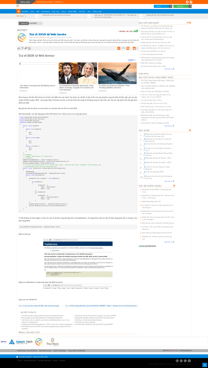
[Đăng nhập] (191, 2)
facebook (177, 360)
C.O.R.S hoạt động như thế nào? (152, 54)
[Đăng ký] (187, 2)
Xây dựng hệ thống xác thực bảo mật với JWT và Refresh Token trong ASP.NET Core (158, 33)
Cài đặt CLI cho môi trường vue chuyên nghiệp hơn (157, 168)
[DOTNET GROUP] (18, 11)
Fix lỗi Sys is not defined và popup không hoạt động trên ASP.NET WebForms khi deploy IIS (157, 27)
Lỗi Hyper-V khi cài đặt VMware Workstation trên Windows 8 (157, 228)
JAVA (32, 11)
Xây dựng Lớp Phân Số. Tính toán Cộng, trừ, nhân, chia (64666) (156, 111)
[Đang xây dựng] (25, 48)
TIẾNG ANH (97, 11)
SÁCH (64, 11)
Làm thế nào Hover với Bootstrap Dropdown (159, 144)
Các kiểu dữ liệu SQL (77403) (151, 100)
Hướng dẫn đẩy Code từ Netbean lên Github (160, 15)
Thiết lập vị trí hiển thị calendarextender (88, 320)
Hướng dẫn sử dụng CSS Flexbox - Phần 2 (158, 158)
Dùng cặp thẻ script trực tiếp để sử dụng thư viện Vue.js (158, 177)
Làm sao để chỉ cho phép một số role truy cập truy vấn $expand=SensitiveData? (156, 38)
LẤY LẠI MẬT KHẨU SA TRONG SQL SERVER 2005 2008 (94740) (158, 87)
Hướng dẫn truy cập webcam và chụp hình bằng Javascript (158, 140)
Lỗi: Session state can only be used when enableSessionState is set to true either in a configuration (46, 321)
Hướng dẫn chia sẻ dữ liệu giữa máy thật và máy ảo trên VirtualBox (158, 212)
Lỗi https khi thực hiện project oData (153, 66)
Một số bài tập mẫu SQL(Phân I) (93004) (155, 91)
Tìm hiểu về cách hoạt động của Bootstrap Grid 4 (158, 149)
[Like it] (134, 48)
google (185, 360)
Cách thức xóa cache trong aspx (85, 322)
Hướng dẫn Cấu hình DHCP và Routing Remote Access (156, 191)
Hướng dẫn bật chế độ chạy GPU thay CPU (156, 42)
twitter (181, 360)
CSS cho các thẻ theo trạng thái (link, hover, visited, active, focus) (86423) (156, 96)
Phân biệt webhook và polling (151, 63)
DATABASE (45, 11)
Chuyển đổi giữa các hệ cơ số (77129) (154, 103)
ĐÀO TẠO (55, 11)
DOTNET (25, 11)
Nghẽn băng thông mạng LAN (151, 201)
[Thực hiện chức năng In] (22, 48)
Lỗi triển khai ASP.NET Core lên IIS (153, 51)
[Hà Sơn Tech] (20, 341)
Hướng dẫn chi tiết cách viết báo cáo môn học (56, 15)
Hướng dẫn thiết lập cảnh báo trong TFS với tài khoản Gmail (94, 318)
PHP (37, 11)
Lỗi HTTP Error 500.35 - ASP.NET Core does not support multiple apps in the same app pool (69, 2)
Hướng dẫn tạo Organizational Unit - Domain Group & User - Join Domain (158, 197)
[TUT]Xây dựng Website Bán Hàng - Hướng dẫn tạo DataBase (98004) (157, 82)
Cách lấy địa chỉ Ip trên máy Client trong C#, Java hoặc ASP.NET (95, 316)
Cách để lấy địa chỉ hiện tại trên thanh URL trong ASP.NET (94, 324)
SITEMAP (55, 360)
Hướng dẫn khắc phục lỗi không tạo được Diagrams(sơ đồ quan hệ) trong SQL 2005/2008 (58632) (157, 117)
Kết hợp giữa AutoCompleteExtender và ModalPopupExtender (42, 318)
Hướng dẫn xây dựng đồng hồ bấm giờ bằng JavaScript (158, 154)
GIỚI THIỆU (62, 360)
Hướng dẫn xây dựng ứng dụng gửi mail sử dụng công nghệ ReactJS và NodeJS (157, 59)
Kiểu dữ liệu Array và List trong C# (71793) (156, 106)
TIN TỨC (82, 11)
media (189, 360)
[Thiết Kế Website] (38, 341)
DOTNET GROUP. (177, 350)
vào (47, 37)
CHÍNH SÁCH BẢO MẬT (30, 360)
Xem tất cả (168, 69)
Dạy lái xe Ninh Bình (60, 350)
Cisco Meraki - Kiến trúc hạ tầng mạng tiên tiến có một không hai (157, 206)
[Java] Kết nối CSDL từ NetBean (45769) (155, 123)
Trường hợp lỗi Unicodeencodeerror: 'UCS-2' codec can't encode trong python (47, 324)
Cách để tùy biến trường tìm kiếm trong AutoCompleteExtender (42, 316)
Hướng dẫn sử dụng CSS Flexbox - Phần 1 (158, 162)
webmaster (42, 37)
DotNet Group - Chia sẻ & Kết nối (27, 350)
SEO (89, 11)
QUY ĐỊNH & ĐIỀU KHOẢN (44, 360)
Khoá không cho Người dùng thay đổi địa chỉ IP (157, 233)
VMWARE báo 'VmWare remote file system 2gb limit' (157, 238)
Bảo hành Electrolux (45, 350)
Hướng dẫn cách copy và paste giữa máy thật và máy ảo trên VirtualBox (158, 218)
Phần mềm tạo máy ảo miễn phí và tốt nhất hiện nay (158, 223)
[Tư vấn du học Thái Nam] (51, 341)
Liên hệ (158, 6)
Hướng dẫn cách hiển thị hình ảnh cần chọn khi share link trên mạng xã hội (158, 135)
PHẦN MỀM (72, 11)
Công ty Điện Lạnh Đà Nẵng (76, 350)
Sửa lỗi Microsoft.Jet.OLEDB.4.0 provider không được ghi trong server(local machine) (46, 327)
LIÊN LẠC (19, 360)
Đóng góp (180, 6)
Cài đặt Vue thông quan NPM (154, 172)
